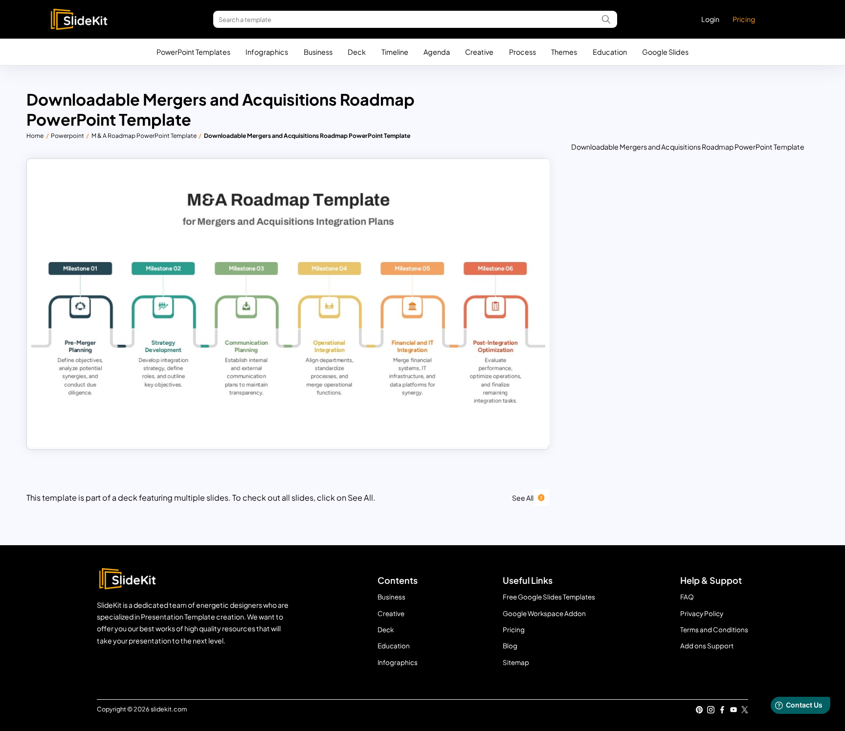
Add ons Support (707, 646)
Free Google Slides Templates (549, 597)
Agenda (436, 51)
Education (610, 51)
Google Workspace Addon (544, 613)
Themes (564, 51)
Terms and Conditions (714, 629)
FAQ (687, 597)
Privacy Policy (701, 613)
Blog (510, 646)
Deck (357, 51)
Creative (479, 51)
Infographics (266, 51)
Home (35, 135)
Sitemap (516, 662)
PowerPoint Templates (193, 51)
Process (522, 51)
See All (523, 497)
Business (318, 51)
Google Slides (665, 51)
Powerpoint (67, 135)
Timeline (394, 51)
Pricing (744, 19)
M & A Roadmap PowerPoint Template (144, 135)
